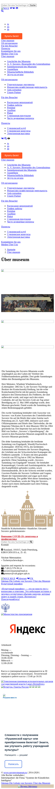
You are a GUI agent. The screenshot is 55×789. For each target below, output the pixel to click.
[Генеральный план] (33, 687)
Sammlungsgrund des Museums (22, 66)
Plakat (10, 113)
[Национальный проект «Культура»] (39, 687)
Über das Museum (41, 581)
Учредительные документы (20, 84)
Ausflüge (11, 110)
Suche (32, 5)
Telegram (22, 578)
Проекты (5, 48)
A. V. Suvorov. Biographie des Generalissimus (28, 64)
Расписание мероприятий (20, 102)
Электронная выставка (18, 133)
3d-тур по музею (15, 74)
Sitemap (5, 581)
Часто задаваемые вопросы (20, 118)
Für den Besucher (9, 46)
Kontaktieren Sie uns (11, 51)
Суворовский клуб (16, 128)
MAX (12, 578)
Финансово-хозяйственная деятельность (27, 87)
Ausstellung (12, 69)
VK (31, 578)
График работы (14, 105)
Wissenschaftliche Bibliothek (20, 72)
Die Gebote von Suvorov (21, 581)
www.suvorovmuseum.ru (15, 772)
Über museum (7, 40)
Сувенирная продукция (19, 115)
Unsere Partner (14, 92)
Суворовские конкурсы (19, 131)
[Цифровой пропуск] (36, 687)
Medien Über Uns (9, 53)
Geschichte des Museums (19, 61)
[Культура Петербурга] (30, 687)
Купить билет (12, 36)
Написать (13, 764)
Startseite (11, 249)
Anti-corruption (14, 90)
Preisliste (11, 107)
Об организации (9, 43)
